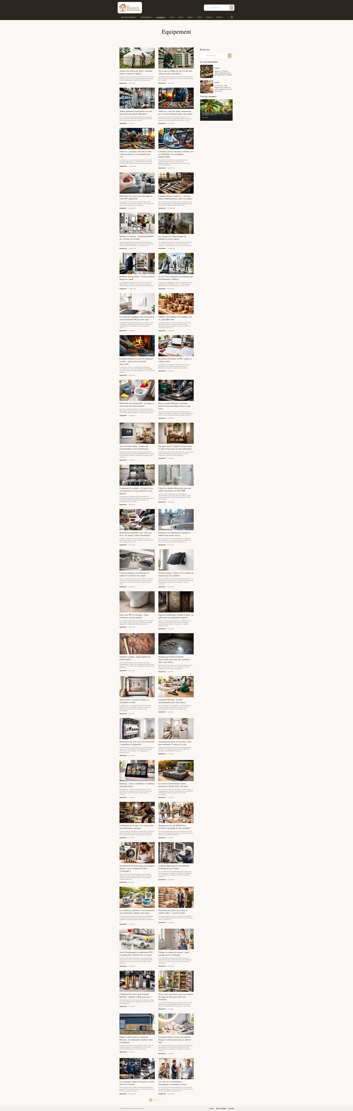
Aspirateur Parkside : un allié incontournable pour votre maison (172, 701)
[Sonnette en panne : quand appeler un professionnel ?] (137, 643)
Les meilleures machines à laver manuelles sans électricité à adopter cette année (137, 911)
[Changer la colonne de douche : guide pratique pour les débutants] (176, 939)
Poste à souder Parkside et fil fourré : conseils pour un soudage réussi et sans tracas (174, 406)
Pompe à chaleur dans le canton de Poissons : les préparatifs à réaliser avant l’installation (136, 1040)
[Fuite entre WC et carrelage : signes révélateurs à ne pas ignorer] (137, 601)
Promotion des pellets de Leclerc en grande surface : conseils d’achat (173, 911)
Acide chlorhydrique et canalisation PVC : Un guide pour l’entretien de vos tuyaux (137, 953)
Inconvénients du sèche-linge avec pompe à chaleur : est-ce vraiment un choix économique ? (137, 868)
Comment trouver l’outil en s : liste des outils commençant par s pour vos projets (175, 197)
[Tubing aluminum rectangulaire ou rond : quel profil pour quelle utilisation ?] (137, 98)
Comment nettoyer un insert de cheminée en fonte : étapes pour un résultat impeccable (136, 361)
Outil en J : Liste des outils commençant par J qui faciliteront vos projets (223, 73)
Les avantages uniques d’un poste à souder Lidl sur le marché (137, 1083)
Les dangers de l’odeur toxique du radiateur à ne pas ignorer (172, 237)
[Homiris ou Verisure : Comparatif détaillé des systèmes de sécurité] (137, 223)
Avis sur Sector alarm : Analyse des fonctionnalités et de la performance (134, 447)
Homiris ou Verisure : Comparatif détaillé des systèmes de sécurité (136, 237)
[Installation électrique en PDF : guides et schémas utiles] (176, 345)
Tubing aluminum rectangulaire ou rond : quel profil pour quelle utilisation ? (136, 112)
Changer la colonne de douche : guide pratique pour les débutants (173, 953)
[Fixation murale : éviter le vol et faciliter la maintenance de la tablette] (176, 559)
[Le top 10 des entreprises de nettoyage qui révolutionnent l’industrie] (176, 263)
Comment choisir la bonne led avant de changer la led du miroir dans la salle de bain (174, 1040)
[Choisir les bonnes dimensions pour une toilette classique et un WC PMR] (176, 475)
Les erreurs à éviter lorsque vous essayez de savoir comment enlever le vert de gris (223, 88)
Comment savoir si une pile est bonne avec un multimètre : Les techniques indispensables (175, 154)
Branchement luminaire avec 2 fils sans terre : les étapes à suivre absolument (135, 534)
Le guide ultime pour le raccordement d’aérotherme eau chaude (173, 867)
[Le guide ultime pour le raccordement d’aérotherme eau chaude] (176, 852)
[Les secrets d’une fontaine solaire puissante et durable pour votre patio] (176, 770)
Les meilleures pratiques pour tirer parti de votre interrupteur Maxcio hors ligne (137, 318)
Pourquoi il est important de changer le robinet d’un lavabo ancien (174, 534)
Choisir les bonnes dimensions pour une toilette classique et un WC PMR (174, 489)
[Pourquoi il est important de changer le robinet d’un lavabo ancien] (176, 519)
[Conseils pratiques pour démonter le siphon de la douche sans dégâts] (137, 559)
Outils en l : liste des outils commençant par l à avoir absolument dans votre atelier (175, 112)
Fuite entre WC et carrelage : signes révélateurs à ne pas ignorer (134, 616)
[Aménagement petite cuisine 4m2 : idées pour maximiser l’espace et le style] (176, 728)
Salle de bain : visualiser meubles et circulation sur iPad (134, 701)
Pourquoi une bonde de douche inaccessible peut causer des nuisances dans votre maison (174, 659)
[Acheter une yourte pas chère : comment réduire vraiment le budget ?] (137, 57)
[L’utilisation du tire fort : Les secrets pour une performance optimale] (137, 812)
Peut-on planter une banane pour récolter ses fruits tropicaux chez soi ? (215, 114)
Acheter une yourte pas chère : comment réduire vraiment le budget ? (136, 72)
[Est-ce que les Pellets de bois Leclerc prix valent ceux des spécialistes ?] (176, 57)
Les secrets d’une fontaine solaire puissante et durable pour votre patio (173, 784)
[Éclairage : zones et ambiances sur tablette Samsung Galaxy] (137, 770)
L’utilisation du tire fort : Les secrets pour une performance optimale (136, 826)
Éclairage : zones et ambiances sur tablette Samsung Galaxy (137, 784)
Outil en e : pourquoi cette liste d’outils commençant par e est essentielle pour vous (135, 154)
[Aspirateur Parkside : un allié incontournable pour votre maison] (176, 686)
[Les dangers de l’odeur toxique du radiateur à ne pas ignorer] (176, 223)
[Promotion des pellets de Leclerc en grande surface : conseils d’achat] (176, 897)
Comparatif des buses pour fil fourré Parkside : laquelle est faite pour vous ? (135, 995)
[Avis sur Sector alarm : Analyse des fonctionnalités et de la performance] (137, 433)
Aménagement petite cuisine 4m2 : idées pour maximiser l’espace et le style (175, 743)
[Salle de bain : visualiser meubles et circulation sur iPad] (137, 686)
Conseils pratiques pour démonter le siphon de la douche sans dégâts (134, 574)
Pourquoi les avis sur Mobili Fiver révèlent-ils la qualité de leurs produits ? (174, 826)
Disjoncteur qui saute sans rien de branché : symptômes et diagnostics (137, 743)
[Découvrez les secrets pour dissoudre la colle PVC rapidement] (137, 183)
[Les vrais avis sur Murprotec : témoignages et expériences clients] (176, 1068)
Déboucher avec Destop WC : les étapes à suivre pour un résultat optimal (137, 404)
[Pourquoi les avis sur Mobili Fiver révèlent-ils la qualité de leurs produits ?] (176, 812)
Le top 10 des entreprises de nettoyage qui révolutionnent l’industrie (175, 277)
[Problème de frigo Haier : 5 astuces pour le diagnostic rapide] (137, 263)
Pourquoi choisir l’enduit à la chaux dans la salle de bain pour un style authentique (175, 447)
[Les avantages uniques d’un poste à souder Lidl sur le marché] (137, 1068)
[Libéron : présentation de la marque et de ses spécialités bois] (176, 303)
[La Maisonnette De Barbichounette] (130, 7)
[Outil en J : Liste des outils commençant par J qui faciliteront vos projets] (206, 71)
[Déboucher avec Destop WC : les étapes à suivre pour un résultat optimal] (137, 390)
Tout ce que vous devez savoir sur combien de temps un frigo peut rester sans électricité (175, 997)
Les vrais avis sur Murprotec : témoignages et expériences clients (172, 1083)
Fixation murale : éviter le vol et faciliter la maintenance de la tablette (175, 574)
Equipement (123, 83)
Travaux (217, 68)
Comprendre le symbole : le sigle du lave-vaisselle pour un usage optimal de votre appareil (137, 491)
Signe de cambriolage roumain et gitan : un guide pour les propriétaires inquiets (176, 616)
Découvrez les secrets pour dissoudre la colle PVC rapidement (136, 197)
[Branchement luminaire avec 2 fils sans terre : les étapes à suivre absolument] (137, 519)
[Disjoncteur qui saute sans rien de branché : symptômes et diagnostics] (137, 728)
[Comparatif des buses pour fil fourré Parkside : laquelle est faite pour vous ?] (137, 981)
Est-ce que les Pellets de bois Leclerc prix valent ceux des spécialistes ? (175, 72)
